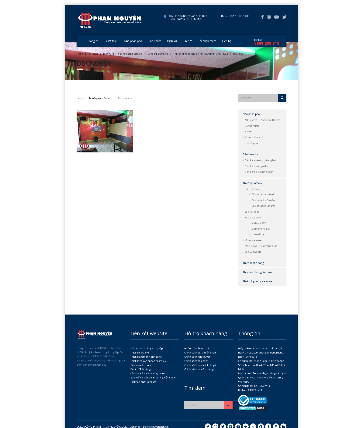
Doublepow (251, 143)
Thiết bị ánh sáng (253, 263)
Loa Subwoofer (253, 251)
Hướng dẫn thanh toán (197, 348)
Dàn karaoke (250, 154)
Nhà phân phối (133, 41)
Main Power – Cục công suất (261, 246)
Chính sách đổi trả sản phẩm (200, 352)
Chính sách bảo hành (196, 361)
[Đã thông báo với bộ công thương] (252, 400)
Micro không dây (260, 228)
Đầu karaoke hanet (141, 365)
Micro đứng (257, 234)
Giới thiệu (112, 41)
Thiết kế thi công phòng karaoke (148, 361)
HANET (248, 131)
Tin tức (187, 41)
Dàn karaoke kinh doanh (259, 171)
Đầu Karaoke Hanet (262, 194)
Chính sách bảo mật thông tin (200, 365)
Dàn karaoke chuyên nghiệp (261, 160)
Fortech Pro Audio (255, 137)
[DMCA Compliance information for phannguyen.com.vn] (252, 408)
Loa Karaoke (252, 211)
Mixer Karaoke (253, 240)
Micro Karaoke (253, 217)
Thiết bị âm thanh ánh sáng (145, 356)
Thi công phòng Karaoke (258, 272)
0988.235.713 (266, 43)
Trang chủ (93, 41)
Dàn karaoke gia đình (257, 166)
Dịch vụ (172, 41)
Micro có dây (258, 222)
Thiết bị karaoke (139, 352)
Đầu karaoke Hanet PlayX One (147, 373)
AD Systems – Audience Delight (262, 120)
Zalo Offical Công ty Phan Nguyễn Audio (153, 377)
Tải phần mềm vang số (143, 381)
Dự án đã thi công (140, 369)
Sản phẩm (155, 41)
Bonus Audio (252, 125)
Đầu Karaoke (252, 189)
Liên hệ (226, 41)
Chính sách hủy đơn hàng (198, 369)
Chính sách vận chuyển (197, 356)
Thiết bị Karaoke (253, 183)
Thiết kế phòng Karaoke (257, 281)
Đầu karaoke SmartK (263, 205)
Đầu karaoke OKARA (263, 200)
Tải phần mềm (207, 41)
